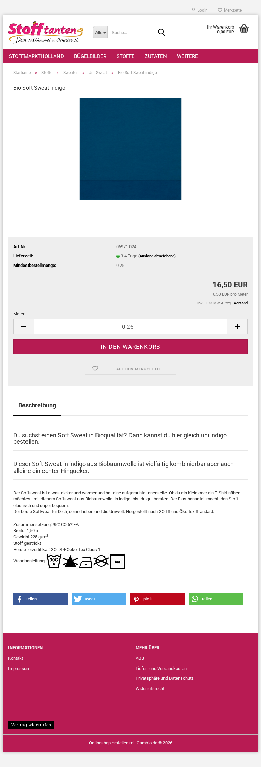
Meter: (19, 313)
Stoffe (126, 56)
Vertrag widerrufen (31, 725)
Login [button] (201, 10)
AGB (140, 658)
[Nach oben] (242, 757)
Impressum (19, 668)
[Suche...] (161, 32)
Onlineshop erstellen (108, 742)
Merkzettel (232, 10)
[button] (23, 326)
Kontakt (15, 658)
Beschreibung (37, 405)
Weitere (187, 56)
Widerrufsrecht (150, 688)
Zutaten (156, 56)
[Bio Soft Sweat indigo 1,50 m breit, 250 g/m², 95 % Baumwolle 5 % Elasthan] (130, 148)
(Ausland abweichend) (157, 256)
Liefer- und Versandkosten (161, 668)
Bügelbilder (90, 56)
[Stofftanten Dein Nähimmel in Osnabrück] (45, 32)
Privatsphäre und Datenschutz (164, 678)
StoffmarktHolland (36, 56)
